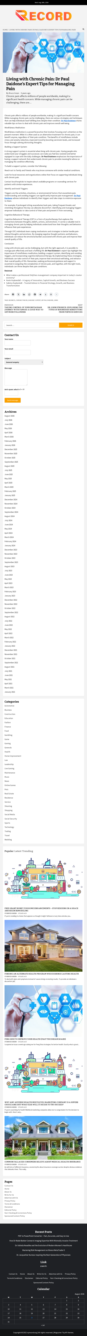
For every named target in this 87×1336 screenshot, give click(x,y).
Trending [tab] (27, 851)
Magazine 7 (58, 1332)
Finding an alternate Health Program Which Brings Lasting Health (42, 974)
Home (7, 1189)
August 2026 (9, 416)
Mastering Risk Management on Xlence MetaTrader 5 (43, 1250)
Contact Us (9, 1186)
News (7, 781)
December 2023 (11, 549)
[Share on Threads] (51, 294)
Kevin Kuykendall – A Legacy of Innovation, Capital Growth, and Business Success (40, 280)
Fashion (8, 722)
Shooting (8, 806)
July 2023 (8, 570)
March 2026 (9, 436)
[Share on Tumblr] (46, 294)
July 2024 (8, 520)
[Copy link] (56, 294)
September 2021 (11, 662)
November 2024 (11, 503)
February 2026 (10, 441)
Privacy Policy (10, 1201)
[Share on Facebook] (13, 294)
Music (7, 777)
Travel (7, 835)
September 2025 (11, 462)
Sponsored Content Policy (15, 1216)
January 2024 (10, 545)
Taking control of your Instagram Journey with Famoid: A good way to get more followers (24, 308)
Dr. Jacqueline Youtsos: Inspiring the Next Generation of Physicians (43, 1255)
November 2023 (11, 554)
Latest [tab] (17, 851)
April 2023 (8, 583)
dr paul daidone (47, 300)
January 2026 (10, 445)
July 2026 (8, 420)
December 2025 (11, 449)
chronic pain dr (22, 300)
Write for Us (9, 1195)
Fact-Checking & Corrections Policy (18, 1213)
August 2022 (9, 616)
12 (32, 1309)
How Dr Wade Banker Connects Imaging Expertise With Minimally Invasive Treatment (43, 1240)
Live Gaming (9, 768)
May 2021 (8, 679)
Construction (10, 714)
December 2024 (11, 499)
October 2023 (10, 558)
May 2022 (8, 629)
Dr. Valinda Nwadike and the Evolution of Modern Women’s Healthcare (43, 1245)
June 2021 (9, 675)
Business (12, 300)
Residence (9, 798)
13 (43, 1309)
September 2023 (11, 562)
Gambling (8, 735)
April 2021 (8, 683)
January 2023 (10, 595)
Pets (6, 789)
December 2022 (11, 600)
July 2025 (8, 470)
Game (7, 739)
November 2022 (11, 604)
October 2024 (10, 508)
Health (7, 752)
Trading (8, 831)
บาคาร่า (43, 1266)
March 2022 (9, 637)
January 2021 (10, 692)
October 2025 (10, 457)
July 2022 (8, 621)
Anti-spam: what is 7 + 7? (14, 389)
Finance (8, 727)
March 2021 (9, 687)
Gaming (8, 743)
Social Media (10, 814)
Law (6, 760)
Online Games (10, 785)
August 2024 (9, 516)
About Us (8, 1192)
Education (9, 718)
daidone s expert (34, 300)
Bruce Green (14, 93)
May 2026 (8, 428)
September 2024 (11, 512)
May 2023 (8, 579)
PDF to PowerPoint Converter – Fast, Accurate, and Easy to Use (43, 1236)
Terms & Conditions (12, 1204)
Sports (7, 823)
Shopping (8, 810)
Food (7, 731)
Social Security (11, 819)
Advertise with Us (11, 1198)
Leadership (9, 764)
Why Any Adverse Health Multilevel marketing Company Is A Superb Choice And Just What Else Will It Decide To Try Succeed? (41, 1103)
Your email (9, 349)
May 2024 (8, 528)
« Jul (43, 1325)
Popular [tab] (9, 851)
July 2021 (8, 671)
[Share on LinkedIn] (24, 294)
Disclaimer (9, 1207)
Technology (9, 827)
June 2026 (9, 424)
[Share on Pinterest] (35, 294)
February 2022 (10, 641)
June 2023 (9, 575)
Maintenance (10, 773)
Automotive (9, 706)
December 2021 (11, 650)
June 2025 (9, 474)
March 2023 (9, 587)
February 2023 (10, 591)
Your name (9, 339)
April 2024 (8, 533)
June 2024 (9, 524)
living (56, 300)
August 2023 (9, 566)
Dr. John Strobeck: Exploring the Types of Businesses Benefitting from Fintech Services (65, 308)
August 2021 (9, 667)
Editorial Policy (10, 1210)
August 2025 (9, 466)
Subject (8, 358)
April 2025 (8, 482)
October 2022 (10, 608)
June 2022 (9, 625)
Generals (8, 747)
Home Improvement (13, 756)
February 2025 (10, 491)
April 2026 (8, 432)
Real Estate (9, 793)
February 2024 (10, 541)
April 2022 (8, 633)
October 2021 (10, 658)
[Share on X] (18, 294)
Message (8, 368)
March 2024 (9, 537)
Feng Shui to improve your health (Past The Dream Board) (35, 1039)
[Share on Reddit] (40, 294)
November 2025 (11, 453)
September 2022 (11, 612)
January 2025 (10, 495)
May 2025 (8, 478)
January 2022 (10, 646)
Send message (12, 400)
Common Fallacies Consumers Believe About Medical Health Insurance (43, 1162)
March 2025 (9, 487)
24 (9, 1317)
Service (8, 802)
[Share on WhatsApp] (29, 294)
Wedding (8, 839)
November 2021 (11, 654)
